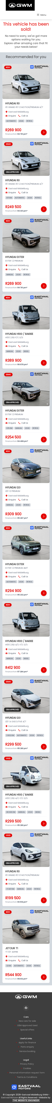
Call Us (24, 115)
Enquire (12, 115)
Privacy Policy (27, 1063)
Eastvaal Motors (9, 1097)
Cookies (27, 1068)
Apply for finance (27, 1042)
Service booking (27, 1051)
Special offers (27, 1029)
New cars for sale (27, 1021)
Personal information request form (27, 1072)
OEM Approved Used (27, 1025)
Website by (32, 1099)
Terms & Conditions (27, 1077)
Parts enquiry (27, 1046)
